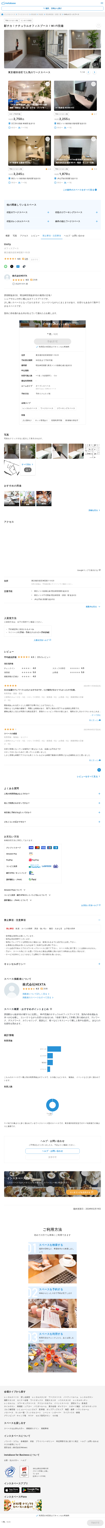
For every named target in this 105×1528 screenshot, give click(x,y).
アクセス (24, 235)
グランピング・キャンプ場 (15, 1416)
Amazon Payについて (13, 890)
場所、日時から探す (53, 8)
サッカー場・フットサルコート (28, 1412)
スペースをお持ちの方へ (14, 1428)
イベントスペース (61, 1403)
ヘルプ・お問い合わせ (74, 235)
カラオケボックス (89, 1406)
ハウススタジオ (64, 1400)
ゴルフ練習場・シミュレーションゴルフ (20, 1409)
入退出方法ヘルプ (41, 640)
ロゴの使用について (12, 1444)
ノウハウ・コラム (11, 1441)
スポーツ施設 (74, 1406)
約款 (32, 1441)
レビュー (35, 235)
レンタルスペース (30, 408)
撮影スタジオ (9, 1400)
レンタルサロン (86, 1397)
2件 (26, 259)
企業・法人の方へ (11, 1460)
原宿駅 (45, 599)
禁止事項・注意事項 (52, 235)
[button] (28, 214)
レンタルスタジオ (39, 1397)
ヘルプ (23, 1460)
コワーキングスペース (66, 408)
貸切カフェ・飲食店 (79, 1403)
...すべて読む (95, 715)
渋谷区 (40, 14)
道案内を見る (91, 607)
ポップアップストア (55, 1409)
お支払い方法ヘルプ (89, 905)
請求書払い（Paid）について (16, 900)
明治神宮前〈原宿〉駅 (53, 14)
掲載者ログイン (32, 1428)
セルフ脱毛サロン (43, 1416)
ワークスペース (23, 14)
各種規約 (24, 1441)
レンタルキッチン (80, 1400)
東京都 (33, 14)
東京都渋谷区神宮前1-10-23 (17, 252)
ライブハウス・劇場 (71, 1412)
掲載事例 (44, 1428)
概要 (8, 235)
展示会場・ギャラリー (58, 1406)
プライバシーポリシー (45, 1441)
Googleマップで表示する (87, 570)
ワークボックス (36, 1400)
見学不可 (34, 260)
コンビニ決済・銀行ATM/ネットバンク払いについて (25, 895)
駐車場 (42, 1409)
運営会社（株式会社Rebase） (16, 1447)
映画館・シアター (24, 1406)
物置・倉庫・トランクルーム (77, 1409)
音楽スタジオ (50, 1400)
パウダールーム (40, 1406)
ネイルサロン (9, 1406)
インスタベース (9, 14)
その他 (55, 1416)
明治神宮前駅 (56, 591)
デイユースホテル (45, 1403)
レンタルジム (9, 1403)
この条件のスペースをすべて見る (78, 190)
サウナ (31, 1416)
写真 (15, 235)
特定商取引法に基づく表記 (67, 1441)
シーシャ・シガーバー (52, 1412)
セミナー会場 (22, 1400)
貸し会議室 (25, 1397)
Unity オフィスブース (71, 14)
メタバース (8, 1412)
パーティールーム (71, 1397)
